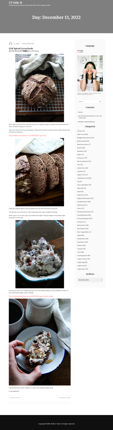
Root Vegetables (83, 232)
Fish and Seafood (83, 161)
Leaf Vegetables (82, 185)
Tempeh (80, 249)
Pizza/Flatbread (82, 215)
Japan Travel (81, 175)
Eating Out (80, 158)
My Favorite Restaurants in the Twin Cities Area (90, 117)
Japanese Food (82, 178)
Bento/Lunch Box (82, 144)
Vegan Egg (80, 262)
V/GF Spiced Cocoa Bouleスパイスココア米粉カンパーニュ (24, 49)
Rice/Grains (81, 228)
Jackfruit (80, 171)
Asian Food (80, 134)
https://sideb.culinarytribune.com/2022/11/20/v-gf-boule (27, 136)
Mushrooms (81, 195)
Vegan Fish (80, 265)
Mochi (79, 191)
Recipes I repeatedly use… (87, 122)
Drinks (79, 154)
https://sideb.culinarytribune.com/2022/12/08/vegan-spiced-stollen (31, 296)
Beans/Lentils (81, 141)
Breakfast (80, 151)
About (81, 112)
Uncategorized (82, 255)
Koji (78, 181)
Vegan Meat (81, 269)
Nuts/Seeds (81, 205)
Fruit (78, 164)
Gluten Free (30, 43)
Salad (79, 235)
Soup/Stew (81, 242)
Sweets (79, 245)
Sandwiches (81, 239)
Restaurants (81, 225)
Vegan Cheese (82, 259)
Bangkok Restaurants (84, 138)
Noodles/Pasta (82, 202)
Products (80, 222)
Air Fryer (79, 131)
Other (79, 208)
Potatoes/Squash (83, 218)
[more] (90, 94)
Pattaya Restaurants (84, 212)
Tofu (78, 252)
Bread (24, 43)
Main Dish (80, 188)
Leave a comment (15, 397)
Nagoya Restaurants (84, 198)
